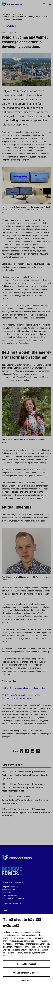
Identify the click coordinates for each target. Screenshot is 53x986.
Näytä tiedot (26, 980)
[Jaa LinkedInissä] (31, 751)
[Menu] (50, 4)
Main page (6, 14)
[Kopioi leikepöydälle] (37, 751)
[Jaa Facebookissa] (20, 751)
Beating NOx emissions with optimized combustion (23, 688)
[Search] (44, 4)
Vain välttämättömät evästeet (26, 972)
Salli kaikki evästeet (26, 964)
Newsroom (17, 14)
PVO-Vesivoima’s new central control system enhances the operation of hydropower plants (25, 697)
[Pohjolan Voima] (12, 4)
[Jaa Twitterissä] (26, 751)
